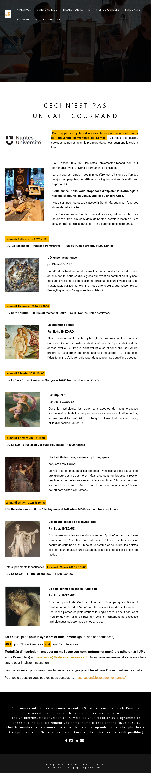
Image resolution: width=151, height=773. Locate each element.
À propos (24, 9)
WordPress (96, 767)
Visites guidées (107, 9)
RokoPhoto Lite (57, 767)
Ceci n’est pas (75, 105)
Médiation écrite (76, 9)
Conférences (47, 9)
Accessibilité (27, 19)
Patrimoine (52, 19)
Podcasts (132, 9)
